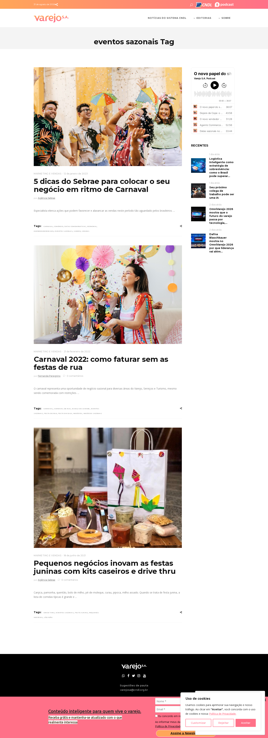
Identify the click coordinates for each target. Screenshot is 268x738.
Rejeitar (223, 723)
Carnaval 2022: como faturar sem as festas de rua (101, 363)
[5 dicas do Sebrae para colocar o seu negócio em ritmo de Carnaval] (108, 116)
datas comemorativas (75, 226)
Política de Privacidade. (222, 713)
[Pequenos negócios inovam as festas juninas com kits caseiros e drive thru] (108, 488)
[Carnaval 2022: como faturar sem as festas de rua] (108, 294)
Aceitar (245, 723)
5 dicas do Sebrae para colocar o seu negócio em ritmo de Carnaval (102, 185)
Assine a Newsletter (185, 733)
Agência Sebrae (46, 198)
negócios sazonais (92, 413)
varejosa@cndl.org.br (134, 690)
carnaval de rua (62, 409)
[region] (220, 711)
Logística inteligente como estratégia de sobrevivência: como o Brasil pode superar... (221, 167)
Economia (92, 226)
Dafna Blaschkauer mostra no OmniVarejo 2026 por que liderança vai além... (221, 243)
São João (48, 617)
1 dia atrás (214, 154)
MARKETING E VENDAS (47, 173)
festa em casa (65, 413)
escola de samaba (81, 409)
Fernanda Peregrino (49, 376)
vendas (85, 231)
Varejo (77, 231)
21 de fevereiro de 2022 (77, 351)
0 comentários (74, 376)
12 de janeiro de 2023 (76, 173)
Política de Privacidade (168, 726)
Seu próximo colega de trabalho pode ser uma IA (221, 192)
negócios (77, 413)
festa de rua (50, 413)
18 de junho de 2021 (75, 555)
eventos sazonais (64, 231)
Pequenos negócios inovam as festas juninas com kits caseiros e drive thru (105, 567)
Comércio (58, 226)
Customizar (198, 723)
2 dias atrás (215, 204)
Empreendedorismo (43, 231)
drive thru (49, 613)
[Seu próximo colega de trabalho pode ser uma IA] (198, 190)
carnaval (48, 226)
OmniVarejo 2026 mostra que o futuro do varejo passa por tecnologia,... (221, 216)
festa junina (81, 613)
